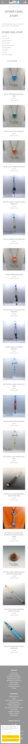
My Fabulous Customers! (14, 680)
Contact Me (14, 673)
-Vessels (4, 52)
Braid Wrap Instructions (14, 677)
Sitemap (14, 688)
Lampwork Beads (14, 702)
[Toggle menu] (2, 2)
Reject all (10, 736)
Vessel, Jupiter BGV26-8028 (14, 274)
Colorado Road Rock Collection (14, 700)
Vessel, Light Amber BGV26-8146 (14, 167)
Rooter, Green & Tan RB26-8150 (14, 239)
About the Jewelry (14, 675)
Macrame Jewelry (14, 706)
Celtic (14, 698)
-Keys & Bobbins (6, 40)
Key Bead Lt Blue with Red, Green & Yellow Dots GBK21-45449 (14, 535)
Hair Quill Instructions (14, 679)
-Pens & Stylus (6, 43)
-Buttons (4, 36)
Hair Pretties (14, 709)
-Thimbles (5, 50)
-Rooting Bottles (6, 48)
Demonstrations (14, 684)
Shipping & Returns (14, 686)
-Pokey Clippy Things (8, 45)
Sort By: (9, 61)
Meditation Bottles (14, 711)
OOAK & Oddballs (7, 55)
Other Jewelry (14, 715)
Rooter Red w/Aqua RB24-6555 (14, 421)
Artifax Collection (14, 696)
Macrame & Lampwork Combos (14, 708)
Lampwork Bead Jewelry (14, 704)
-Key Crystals (5, 38)
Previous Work (14, 682)
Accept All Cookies (10, 740)
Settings (10, 732)
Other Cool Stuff (14, 713)
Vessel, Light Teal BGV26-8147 (14, 131)
